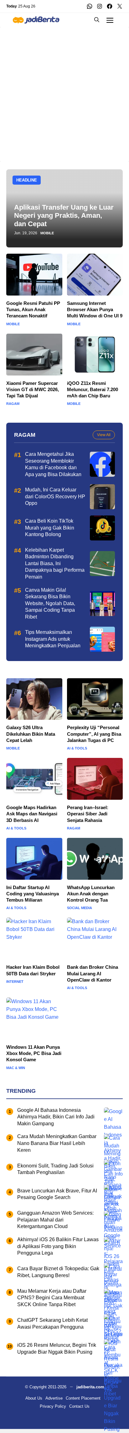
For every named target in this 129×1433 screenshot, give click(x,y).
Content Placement (83, 1398)
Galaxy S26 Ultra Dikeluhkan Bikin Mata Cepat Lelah (30, 734)
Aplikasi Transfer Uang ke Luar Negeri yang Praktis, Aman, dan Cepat (64, 215)
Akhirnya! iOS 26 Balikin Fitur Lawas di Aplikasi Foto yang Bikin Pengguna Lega (58, 1246)
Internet (14, 981)
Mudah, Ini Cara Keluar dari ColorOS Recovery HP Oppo (55, 496)
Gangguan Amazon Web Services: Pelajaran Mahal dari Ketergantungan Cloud (55, 1219)
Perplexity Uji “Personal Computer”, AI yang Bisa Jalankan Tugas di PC (94, 734)
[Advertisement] (64, 91)
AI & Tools (77, 748)
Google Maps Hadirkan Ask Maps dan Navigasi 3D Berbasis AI (31, 814)
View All (104, 435)
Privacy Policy (53, 1406)
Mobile (47, 233)
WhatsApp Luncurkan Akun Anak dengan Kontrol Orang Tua (91, 894)
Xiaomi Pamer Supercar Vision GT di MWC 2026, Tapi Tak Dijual (32, 390)
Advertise (54, 1398)
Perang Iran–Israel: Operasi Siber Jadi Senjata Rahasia (87, 814)
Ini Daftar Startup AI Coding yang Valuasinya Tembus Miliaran (32, 894)
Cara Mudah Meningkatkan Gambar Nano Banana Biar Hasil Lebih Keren (56, 1143)
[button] (96, 20)
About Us (33, 1398)
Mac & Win (15, 1068)
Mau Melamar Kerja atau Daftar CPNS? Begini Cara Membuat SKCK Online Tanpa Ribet (51, 1297)
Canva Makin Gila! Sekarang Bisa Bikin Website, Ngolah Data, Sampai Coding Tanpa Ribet (50, 603)
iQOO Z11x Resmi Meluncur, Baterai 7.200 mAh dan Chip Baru (92, 390)
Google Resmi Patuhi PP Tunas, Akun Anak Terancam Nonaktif (33, 310)
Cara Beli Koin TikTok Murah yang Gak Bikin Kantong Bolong (49, 527)
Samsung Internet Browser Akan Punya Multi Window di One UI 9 (94, 310)
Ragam (12, 404)
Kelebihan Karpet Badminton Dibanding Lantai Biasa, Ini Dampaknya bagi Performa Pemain (55, 563)
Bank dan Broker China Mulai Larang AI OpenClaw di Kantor (92, 973)
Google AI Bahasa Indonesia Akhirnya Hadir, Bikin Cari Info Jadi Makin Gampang (56, 1116)
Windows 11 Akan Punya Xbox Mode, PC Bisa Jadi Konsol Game (33, 1053)
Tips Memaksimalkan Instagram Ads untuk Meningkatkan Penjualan (52, 638)
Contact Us (79, 1406)
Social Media (79, 908)
